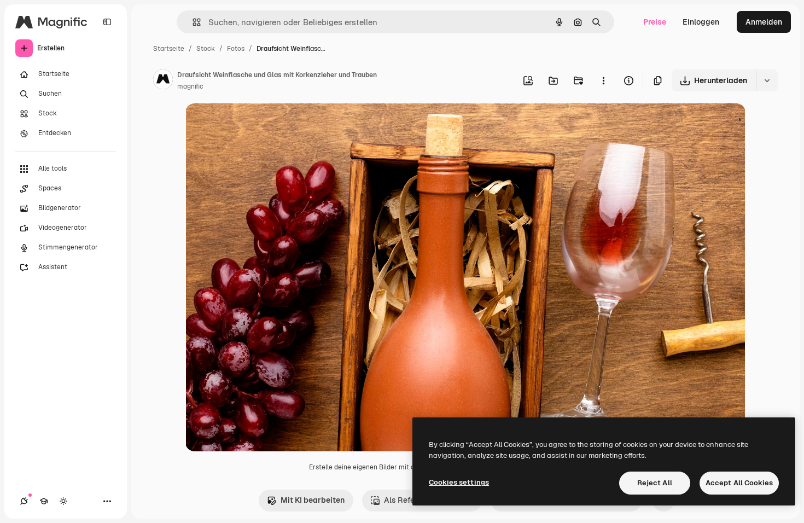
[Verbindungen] (24, 501)
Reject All (654, 482)
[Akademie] (44, 501)
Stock (205, 48)
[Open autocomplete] (192, 22)
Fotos (235, 48)
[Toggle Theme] (63, 501)
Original (255, 124)
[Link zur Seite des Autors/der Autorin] (163, 80)
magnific (190, 86)
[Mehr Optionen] (603, 80)
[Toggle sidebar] (107, 22)
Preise (654, 22)
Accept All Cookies (739, 482)
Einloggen (701, 22)
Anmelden (763, 22)
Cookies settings (459, 482)
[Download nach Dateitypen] (767, 80)
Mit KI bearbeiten (313, 500)
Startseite (168, 48)
